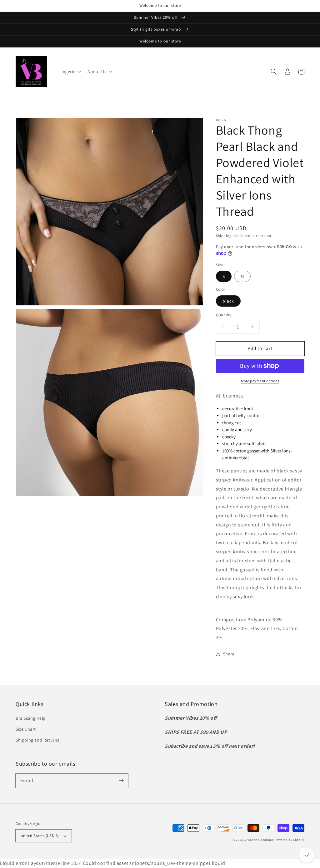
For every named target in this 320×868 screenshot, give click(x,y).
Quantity (224, 315)
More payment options (260, 380)
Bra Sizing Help (31, 718)
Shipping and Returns (37, 740)
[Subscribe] (121, 780)
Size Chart (26, 729)
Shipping (224, 235)
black (228, 301)
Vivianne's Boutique (259, 840)
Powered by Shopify (289, 840)
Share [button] (229, 654)
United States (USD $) (40, 835)
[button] (70, 71)
